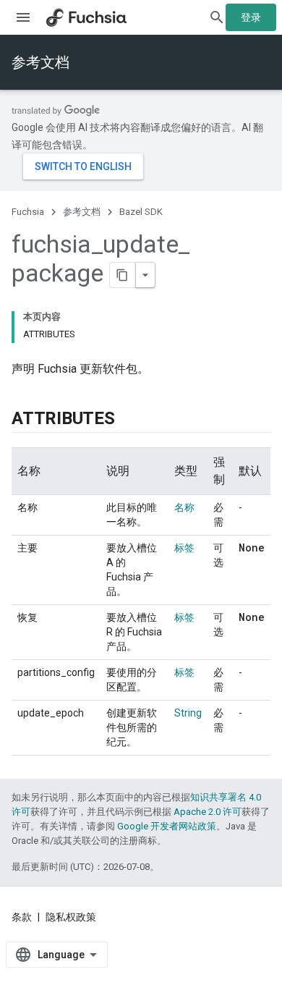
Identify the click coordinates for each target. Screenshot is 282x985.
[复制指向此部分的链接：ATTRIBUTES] (129, 419)
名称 (184, 507)
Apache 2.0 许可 (208, 811)
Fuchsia (28, 211)
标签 (184, 548)
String (188, 713)
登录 (251, 17)
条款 (22, 917)
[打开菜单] (23, 17)
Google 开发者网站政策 (166, 826)
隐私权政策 (71, 917)
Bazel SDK (141, 211)
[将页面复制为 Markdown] (123, 275)
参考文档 (40, 62)
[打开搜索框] (217, 17)
